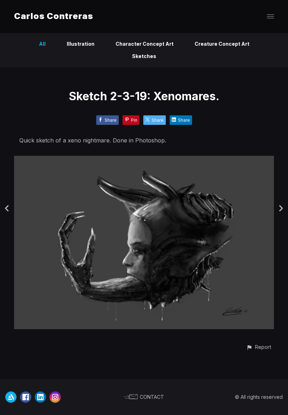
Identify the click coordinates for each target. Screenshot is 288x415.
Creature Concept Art (222, 44)
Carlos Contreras (53, 16)
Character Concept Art (145, 44)
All (42, 44)
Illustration (80, 44)
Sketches (144, 56)
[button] (258, 347)
